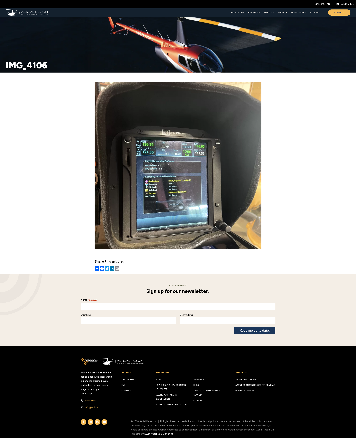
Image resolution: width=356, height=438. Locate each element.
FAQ (123, 385)
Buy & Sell (315, 12)
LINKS (196, 385)
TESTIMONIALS (129, 379)
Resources (254, 12)
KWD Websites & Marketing (158, 433)
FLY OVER (198, 400)
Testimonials (298, 12)
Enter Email (86, 315)
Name (89, 299)
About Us (269, 12)
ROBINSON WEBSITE (244, 390)
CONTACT (339, 12)
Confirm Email (186, 315)
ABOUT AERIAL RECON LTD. (248, 379)
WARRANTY (198, 379)
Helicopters (237, 12)
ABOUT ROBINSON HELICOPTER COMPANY (255, 385)
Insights (282, 12)
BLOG (158, 379)
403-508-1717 (322, 4)
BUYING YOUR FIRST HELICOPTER (171, 404)
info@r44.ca (347, 4)
